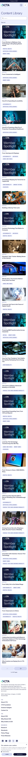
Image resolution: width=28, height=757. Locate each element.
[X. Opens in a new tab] (13, 741)
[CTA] (5, 5)
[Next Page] (20, 668)
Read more (9, 750)
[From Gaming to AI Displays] (14, 148)
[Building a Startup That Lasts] (14, 200)
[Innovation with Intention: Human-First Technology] (14, 551)
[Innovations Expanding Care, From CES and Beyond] (14, 409)
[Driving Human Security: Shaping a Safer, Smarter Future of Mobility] (14, 523)
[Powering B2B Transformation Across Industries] (14, 326)
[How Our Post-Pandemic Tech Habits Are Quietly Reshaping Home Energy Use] (14, 354)
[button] (14, 752)
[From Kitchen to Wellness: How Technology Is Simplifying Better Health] (14, 40)
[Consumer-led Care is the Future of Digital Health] (14, 299)
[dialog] (14, 750)
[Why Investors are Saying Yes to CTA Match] (14, 654)
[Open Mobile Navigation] (25, 5)
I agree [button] (7, 754)
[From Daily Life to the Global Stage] (14, 580)
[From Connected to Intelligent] (14, 70)
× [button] (26, 744)
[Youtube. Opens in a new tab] (6, 741)
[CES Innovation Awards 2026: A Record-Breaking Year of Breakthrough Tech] (14, 494)
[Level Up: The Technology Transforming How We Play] (14, 438)
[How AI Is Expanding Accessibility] (14, 96)
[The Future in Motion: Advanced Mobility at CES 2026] (14, 380)
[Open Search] (21, 5)
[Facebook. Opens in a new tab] (2, 741)
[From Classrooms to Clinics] (14, 606)
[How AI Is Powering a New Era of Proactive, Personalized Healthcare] (14, 122)
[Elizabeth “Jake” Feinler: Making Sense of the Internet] (14, 250)
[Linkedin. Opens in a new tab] (16, 741)
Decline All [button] (20, 754)
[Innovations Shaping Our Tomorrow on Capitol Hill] (14, 176)
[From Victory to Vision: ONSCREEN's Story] (14, 465)
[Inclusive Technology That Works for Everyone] (14, 224)
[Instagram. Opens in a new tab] (9, 741)
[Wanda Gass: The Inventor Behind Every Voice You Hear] (14, 273)
